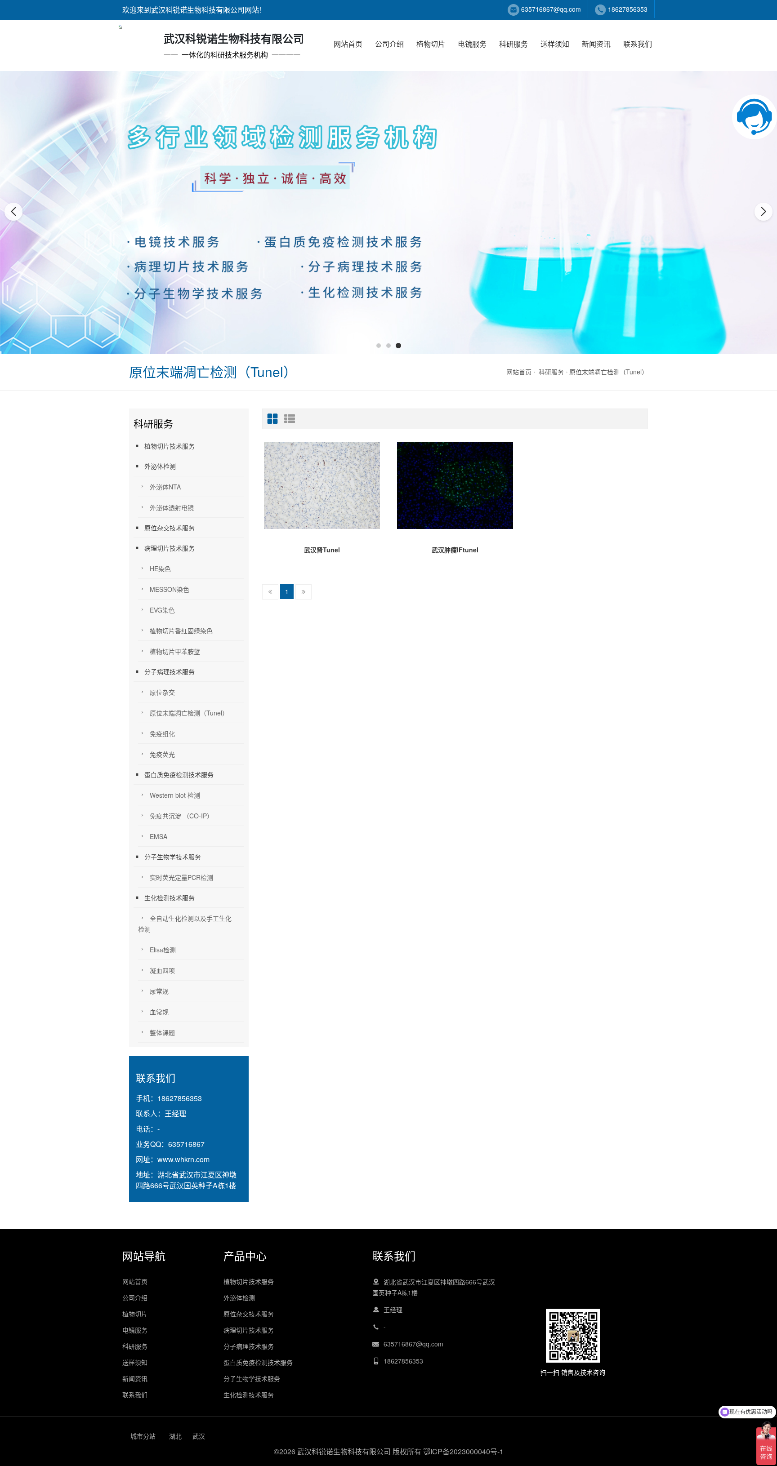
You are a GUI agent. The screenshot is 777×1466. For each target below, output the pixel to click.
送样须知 (554, 44)
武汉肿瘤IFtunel (455, 549)
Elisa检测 (163, 949)
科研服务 (513, 44)
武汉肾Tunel (322, 549)
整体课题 (162, 1032)
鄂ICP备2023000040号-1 (463, 1451)
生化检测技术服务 (169, 897)
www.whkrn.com (183, 1159)
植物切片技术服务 (169, 445)
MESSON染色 (169, 589)
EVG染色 (162, 609)
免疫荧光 (162, 754)
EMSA (158, 836)
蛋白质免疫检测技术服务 (179, 774)
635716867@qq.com (551, 8)
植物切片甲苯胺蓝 (175, 651)
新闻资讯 (596, 44)
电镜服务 (472, 44)
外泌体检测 (160, 466)
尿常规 (159, 990)
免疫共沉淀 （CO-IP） (181, 815)
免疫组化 (162, 733)
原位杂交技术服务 (169, 527)
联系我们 (637, 44)
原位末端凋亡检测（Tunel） (608, 371)
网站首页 (348, 44)
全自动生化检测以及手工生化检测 (185, 923)
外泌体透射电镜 (172, 507)
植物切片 (430, 44)
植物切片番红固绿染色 (181, 630)
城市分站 (143, 1435)
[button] (378, 345)
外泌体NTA (165, 486)
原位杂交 (162, 692)
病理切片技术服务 (169, 547)
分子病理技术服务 (169, 671)
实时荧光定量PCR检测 (181, 877)
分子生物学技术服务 (172, 856)
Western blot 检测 (175, 795)
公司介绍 (389, 44)
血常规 (159, 1011)
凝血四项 (162, 970)
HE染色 (160, 568)
